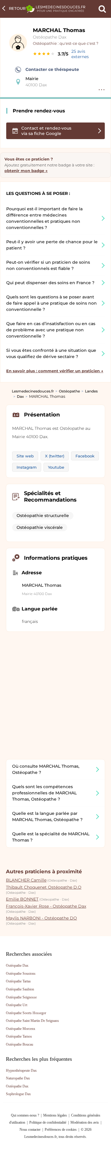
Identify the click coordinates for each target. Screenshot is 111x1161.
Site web (25, 456)
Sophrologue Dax (18, 1094)
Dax (20, 396)
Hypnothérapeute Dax (21, 1070)
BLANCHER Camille (26, 880)
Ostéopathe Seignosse (21, 997)
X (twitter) (54, 456)
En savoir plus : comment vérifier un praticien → (54, 370)
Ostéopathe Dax (49, 37)
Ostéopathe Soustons (21, 973)
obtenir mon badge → (26, 170)
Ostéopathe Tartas (18, 981)
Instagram (27, 467)
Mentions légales (55, 1115)
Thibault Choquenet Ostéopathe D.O (43, 887)
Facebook (84, 456)
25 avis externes (80, 54)
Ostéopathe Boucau (19, 1044)
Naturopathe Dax (18, 1078)
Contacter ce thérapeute (52, 69)
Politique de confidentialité (47, 1122)
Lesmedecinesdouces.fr (33, 391)
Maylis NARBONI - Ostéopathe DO (41, 918)
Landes (91, 391)
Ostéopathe (69, 391)
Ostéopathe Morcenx (20, 1029)
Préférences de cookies (61, 1129)
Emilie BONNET (22, 899)
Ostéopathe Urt (16, 1005)
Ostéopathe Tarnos (19, 1036)
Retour (17, 8)
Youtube (56, 467)
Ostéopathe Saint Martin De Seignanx (32, 1021)
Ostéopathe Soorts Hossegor (26, 1013)
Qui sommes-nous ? (25, 1115)
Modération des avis (84, 1122)
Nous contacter (30, 1129)
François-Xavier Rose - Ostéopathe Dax (46, 906)
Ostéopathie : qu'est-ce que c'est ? (65, 43)
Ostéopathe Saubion (20, 989)
